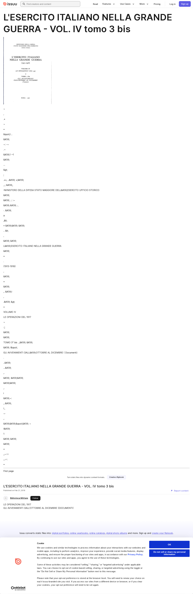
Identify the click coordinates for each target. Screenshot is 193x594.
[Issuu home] (10, 4)
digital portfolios (60, 533)
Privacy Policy (135, 554)
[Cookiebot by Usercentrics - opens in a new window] (18, 588)
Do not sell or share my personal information (169, 553)
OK (169, 544)
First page (8, 471)
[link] (95, 4)
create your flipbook (162, 533)
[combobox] (53, 4)
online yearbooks (79, 533)
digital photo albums (116, 533)
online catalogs (97, 533)
